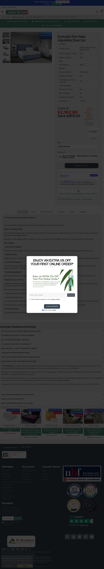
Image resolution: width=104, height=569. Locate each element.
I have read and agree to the (45, 299)
